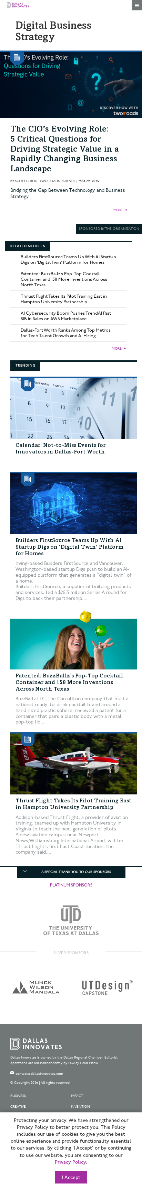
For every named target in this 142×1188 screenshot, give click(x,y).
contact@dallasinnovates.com (39, 1074)
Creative (18, 1107)
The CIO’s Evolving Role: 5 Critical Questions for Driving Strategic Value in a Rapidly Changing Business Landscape (64, 150)
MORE (118, 210)
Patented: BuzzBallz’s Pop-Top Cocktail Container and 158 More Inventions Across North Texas (64, 279)
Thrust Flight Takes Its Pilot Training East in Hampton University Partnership (64, 299)
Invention (80, 1107)
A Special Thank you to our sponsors (76, 872)
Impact (77, 1096)
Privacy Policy (70, 1162)
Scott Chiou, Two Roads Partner (45, 181)
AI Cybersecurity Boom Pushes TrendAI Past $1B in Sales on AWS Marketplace (66, 316)
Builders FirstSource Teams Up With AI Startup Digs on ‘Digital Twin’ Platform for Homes (68, 259)
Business (18, 1096)
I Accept (71, 1177)
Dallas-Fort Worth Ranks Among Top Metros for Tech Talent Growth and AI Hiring (66, 333)
